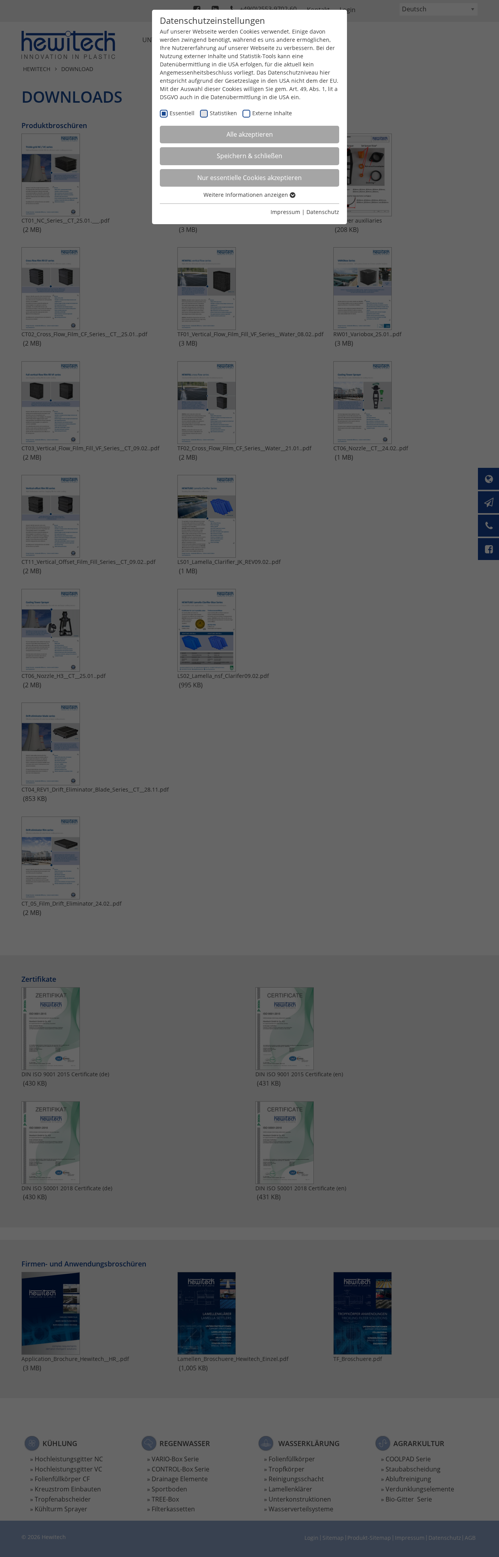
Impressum (285, 212)
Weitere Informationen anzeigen (246, 194)
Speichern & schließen (249, 156)
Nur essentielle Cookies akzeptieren (249, 177)
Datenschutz (322, 212)
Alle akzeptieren (249, 134)
